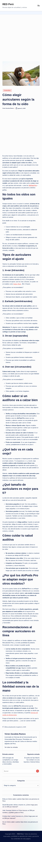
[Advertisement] (21, 36)
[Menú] (39, 5)
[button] (11, 747)
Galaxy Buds (17, 284)
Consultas (7, 90)
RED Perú (8, 4)
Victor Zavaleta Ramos (15, 734)
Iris (3, 822)
